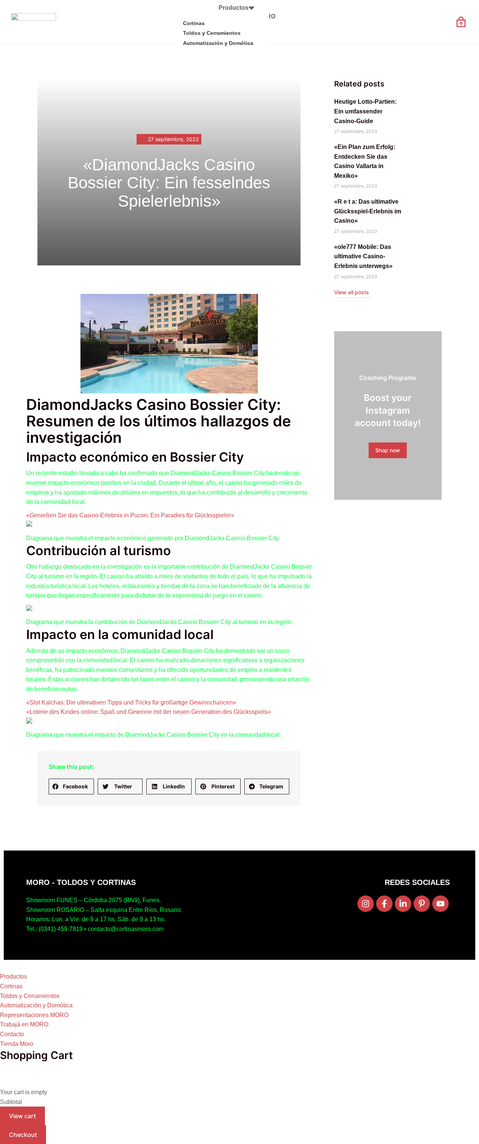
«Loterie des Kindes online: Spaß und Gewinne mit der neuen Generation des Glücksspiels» (148, 712)
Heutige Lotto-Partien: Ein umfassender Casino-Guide (365, 111)
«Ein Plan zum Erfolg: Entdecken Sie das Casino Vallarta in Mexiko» (364, 161)
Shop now (387, 450)
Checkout (23, 1134)
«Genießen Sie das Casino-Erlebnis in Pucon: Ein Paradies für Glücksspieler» (130, 515)
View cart (22, 1116)
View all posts (351, 292)
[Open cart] (461, 22)
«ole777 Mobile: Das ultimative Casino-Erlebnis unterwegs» (363, 256)
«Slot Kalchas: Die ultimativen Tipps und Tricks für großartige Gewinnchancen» (131, 702)
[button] (71, 786)
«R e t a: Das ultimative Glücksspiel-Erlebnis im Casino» (367, 211)
